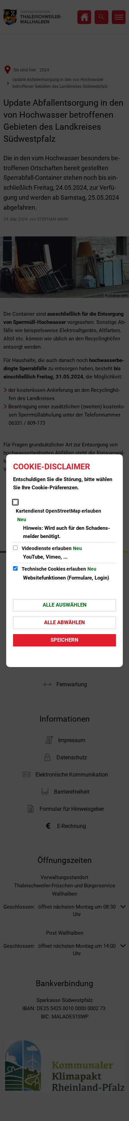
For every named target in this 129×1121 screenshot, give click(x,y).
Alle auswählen (65, 605)
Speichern (64, 640)
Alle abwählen (64, 622)
